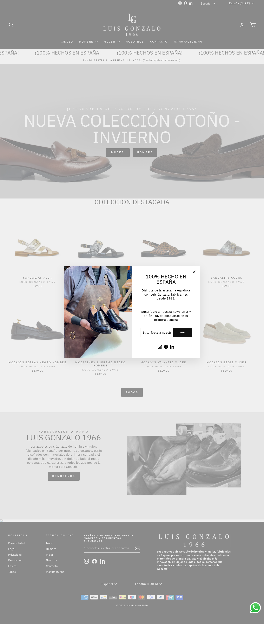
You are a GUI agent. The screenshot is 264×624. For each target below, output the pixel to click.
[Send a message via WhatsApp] (255, 607)
